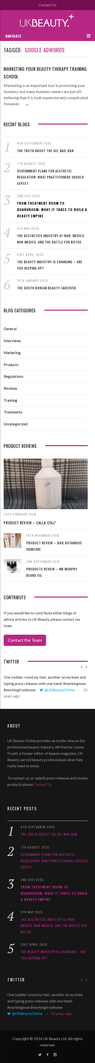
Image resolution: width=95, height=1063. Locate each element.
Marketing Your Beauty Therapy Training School (45, 73)
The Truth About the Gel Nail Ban (45, 150)
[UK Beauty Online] (47, 20)
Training (10, 400)
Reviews (10, 388)
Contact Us (47, 5)
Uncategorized (16, 424)
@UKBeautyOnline (59, 690)
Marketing (12, 352)
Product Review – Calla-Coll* (30, 522)
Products (11, 364)
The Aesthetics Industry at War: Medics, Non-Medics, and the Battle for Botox (54, 925)
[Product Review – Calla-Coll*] (46, 484)
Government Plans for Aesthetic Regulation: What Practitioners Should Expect (50, 177)
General (10, 328)
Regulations (13, 376)
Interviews (12, 340)
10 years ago (61, 1013)
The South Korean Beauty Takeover (46, 287)
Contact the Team (25, 640)
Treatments (13, 412)
